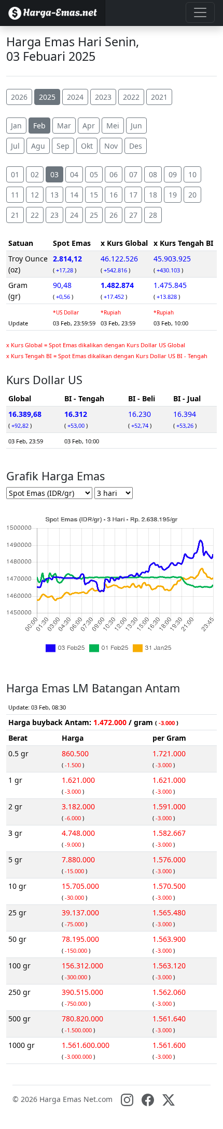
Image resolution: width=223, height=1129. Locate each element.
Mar (64, 125)
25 (94, 215)
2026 (19, 97)
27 (133, 215)
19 (173, 195)
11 (15, 195)
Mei (112, 125)
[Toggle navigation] (200, 12)
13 (54, 195)
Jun (136, 125)
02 (35, 174)
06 (113, 174)
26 (113, 215)
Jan (16, 125)
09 (173, 174)
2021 (159, 97)
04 (74, 174)
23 (54, 215)
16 (113, 195)
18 (153, 195)
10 (192, 174)
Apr (88, 125)
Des (135, 146)
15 (94, 195)
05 (94, 174)
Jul (15, 146)
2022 (131, 97)
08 (153, 174)
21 (15, 215)
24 (74, 215)
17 (133, 195)
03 (54, 174)
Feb (39, 125)
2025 (47, 97)
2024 (75, 97)
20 (192, 195)
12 (35, 195)
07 (133, 174)
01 (15, 174)
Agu (38, 146)
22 (35, 215)
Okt (87, 146)
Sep (63, 146)
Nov (111, 146)
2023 (103, 97)
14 (74, 195)
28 (153, 215)
